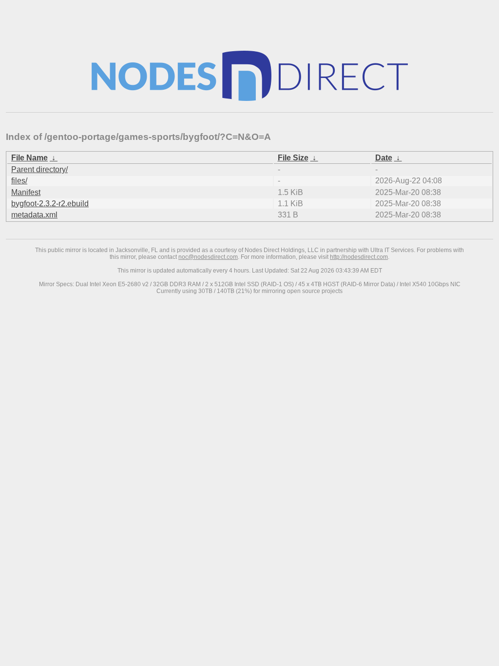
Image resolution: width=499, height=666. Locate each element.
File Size (293, 158)
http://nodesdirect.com (359, 257)
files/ (19, 180)
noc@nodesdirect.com (208, 257)
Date (383, 158)
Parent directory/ (39, 169)
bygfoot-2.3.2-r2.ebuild (50, 203)
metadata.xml (34, 215)
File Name (29, 158)
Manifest (25, 192)
